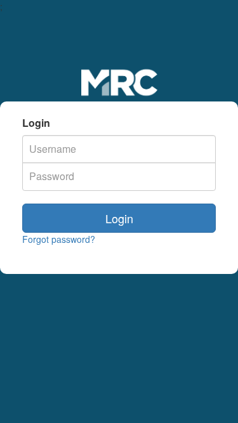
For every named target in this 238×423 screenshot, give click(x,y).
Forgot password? (58, 239)
